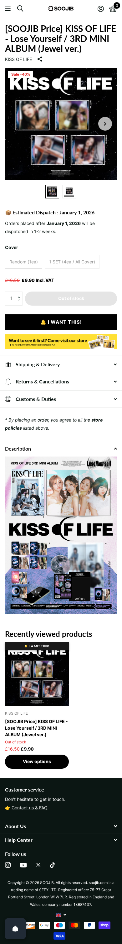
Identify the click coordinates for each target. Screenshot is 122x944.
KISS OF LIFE (18, 59)
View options (37, 761)
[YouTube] (23, 865)
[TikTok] (52, 865)
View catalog (8, 8)
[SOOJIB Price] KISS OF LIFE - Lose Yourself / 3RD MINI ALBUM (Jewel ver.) (36, 728)
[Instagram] (8, 865)
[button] (20, 293)
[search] (20, 9)
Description (18, 449)
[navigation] (52, 191)
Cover (11, 247)
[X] (38, 865)
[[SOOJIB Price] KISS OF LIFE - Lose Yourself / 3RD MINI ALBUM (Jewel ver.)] (37, 674)
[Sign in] (100, 8)
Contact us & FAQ (30, 807)
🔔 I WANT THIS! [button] (61, 322)
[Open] (15, 928)
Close (61, 826)
